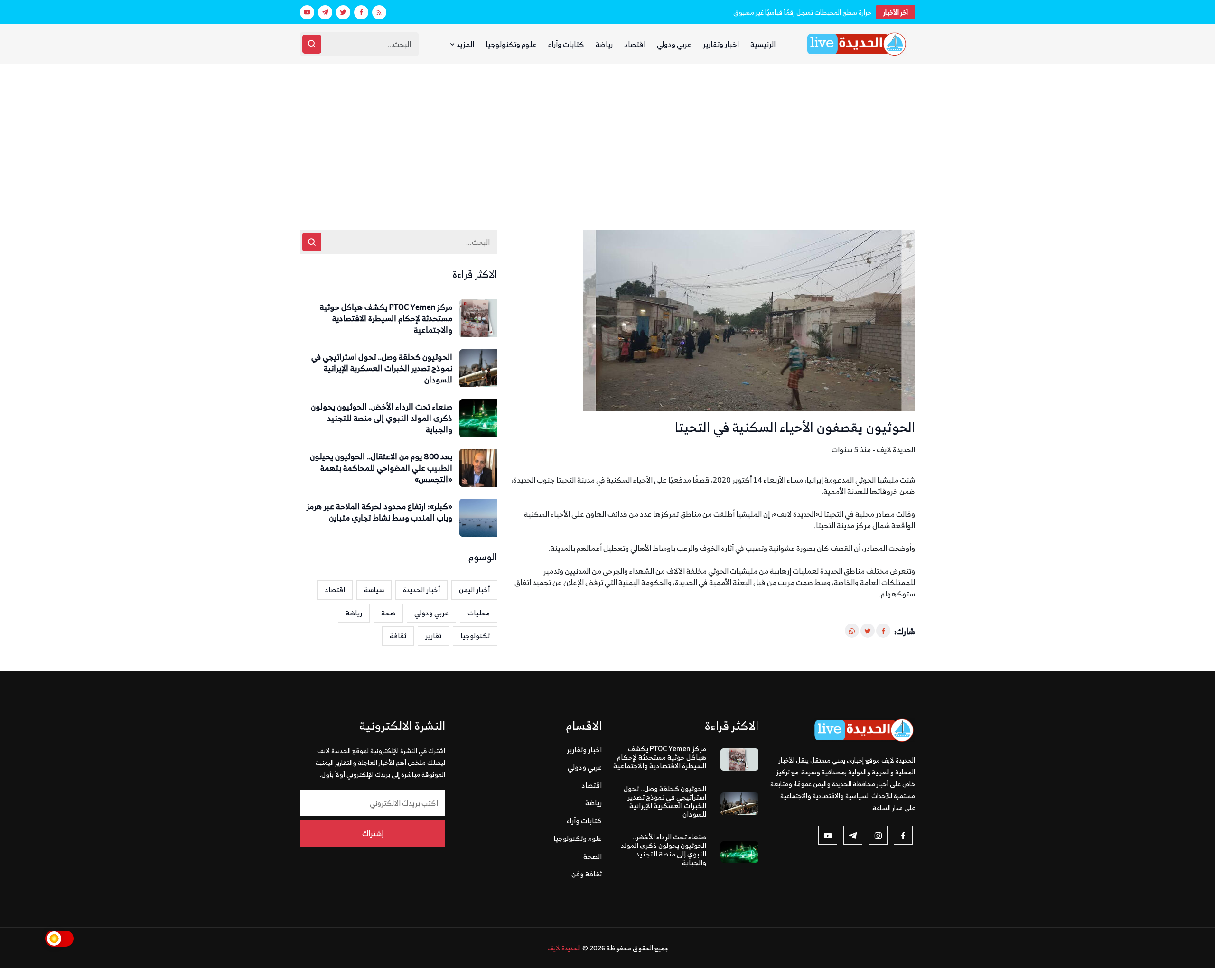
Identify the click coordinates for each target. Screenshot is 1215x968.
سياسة (374, 589)
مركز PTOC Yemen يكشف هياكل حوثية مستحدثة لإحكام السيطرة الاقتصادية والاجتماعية (386, 318)
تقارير (433, 635)
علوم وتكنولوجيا (511, 44)
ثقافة (398, 635)
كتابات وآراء (566, 44)
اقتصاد (634, 44)
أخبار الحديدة (421, 589)
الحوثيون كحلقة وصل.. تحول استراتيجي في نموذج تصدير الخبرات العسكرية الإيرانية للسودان (381, 368)
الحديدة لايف (564, 948)
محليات (478, 612)
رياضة (604, 44)
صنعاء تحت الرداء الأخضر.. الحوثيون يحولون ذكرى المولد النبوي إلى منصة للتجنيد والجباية (381, 418)
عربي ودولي (674, 44)
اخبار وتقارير (721, 44)
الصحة (592, 856)
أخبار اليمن (474, 589)
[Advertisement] (607, 135)
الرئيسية (763, 44)
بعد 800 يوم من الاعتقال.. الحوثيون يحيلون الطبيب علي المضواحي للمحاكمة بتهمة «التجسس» (381, 468)
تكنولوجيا (475, 635)
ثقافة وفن (586, 873)
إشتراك (372, 833)
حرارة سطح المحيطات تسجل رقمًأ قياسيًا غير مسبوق (802, 12)
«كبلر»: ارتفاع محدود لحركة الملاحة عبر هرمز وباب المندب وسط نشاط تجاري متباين (379, 512)
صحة (388, 612)
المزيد (464, 44)
